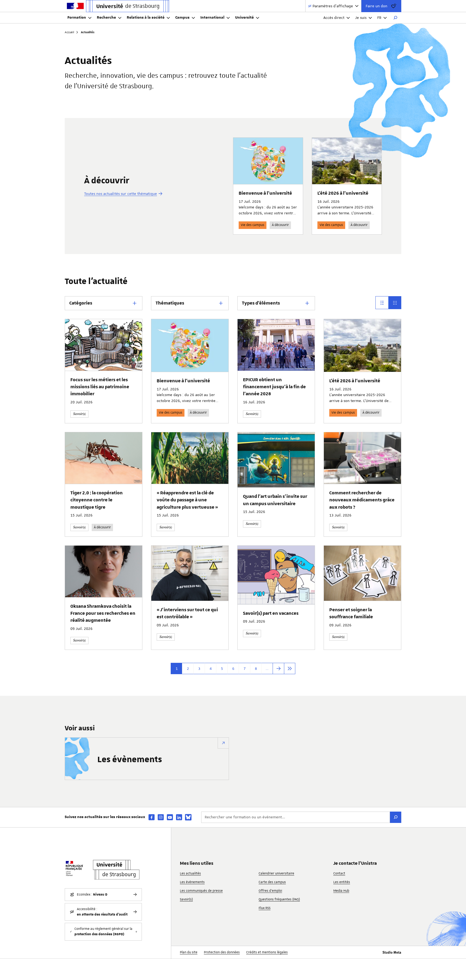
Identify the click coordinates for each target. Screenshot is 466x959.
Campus (182, 17)
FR (379, 17)
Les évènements (129, 759)
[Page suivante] (278, 668)
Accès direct (333, 17)
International (212, 17)
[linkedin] (179, 817)
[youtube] (170, 817)
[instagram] (160, 817)
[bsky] (188, 817)
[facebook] (151, 817)
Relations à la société (146, 17)
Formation (76, 17)
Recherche (106, 17)
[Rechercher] (395, 17)
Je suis (360, 17)
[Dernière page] (289, 668)
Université (244, 17)
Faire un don (376, 6)
